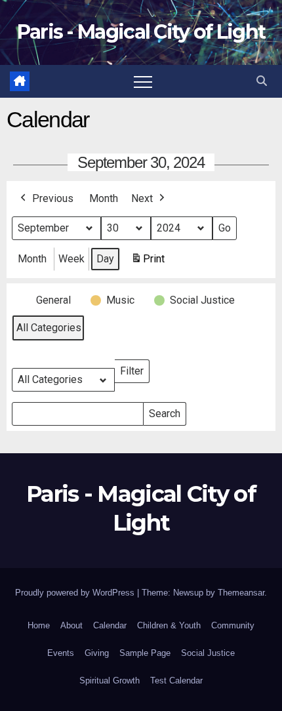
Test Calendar (176, 680)
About (71, 625)
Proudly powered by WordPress (76, 593)
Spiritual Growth (109, 680)
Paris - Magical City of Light (141, 32)
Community (232, 625)
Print (148, 263)
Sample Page (145, 653)
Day (105, 259)
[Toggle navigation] (143, 81)
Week (71, 259)
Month (103, 198)
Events (60, 653)
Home (39, 625)
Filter (134, 368)
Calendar (110, 625)
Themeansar (241, 593)
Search (164, 411)
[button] (261, 81)
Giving (97, 653)
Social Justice (208, 653)
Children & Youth (169, 625)
